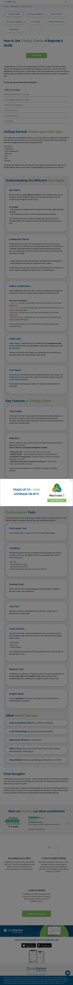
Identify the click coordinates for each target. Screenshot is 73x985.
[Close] (71, 480)
